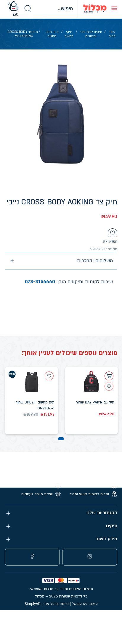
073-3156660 (40, 281)
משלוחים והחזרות (95, 260)
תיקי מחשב (69, 34)
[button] (61, 438)
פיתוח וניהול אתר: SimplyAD (47, 603)
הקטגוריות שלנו (101, 513)
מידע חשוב (106, 539)
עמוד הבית (111, 34)
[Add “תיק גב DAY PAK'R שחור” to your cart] (109, 375)
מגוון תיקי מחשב (52, 34)
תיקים (111, 526)
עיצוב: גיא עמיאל (85, 603)
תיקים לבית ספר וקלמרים (91, 34)
